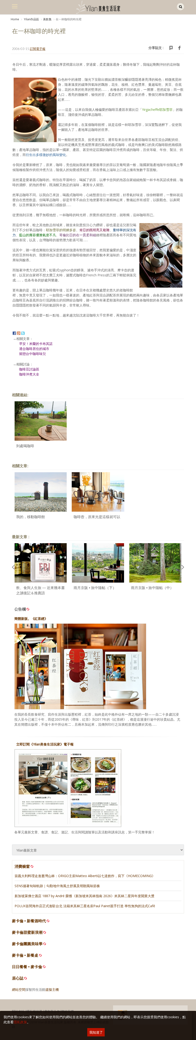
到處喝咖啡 (25, 446)
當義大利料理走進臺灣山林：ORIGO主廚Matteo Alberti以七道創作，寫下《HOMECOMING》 (85, 876)
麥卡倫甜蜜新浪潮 (27, 932)
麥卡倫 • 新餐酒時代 (29, 921)
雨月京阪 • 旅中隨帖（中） (152, 588)
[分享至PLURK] (18, 333)
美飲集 (47, 19)
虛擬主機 (52, 989)
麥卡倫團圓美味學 (27, 944)
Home (15, 19)
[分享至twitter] (23, 333)
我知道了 (96, 1032)
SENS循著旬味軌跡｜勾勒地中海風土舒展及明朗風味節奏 (57, 886)
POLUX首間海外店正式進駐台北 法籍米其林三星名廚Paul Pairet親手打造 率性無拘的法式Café (85, 906)
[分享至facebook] (14, 333)
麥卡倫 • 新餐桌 (25, 955)
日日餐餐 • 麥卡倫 (27, 967)
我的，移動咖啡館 (30, 517)
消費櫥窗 (22, 866)
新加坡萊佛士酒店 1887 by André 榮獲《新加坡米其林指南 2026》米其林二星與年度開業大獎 (84, 896)
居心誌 (17, 978)
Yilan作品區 (31, 19)
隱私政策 (20, 1022)
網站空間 (18, 989)
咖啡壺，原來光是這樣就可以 (97, 517)
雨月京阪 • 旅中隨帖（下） (95, 588)
